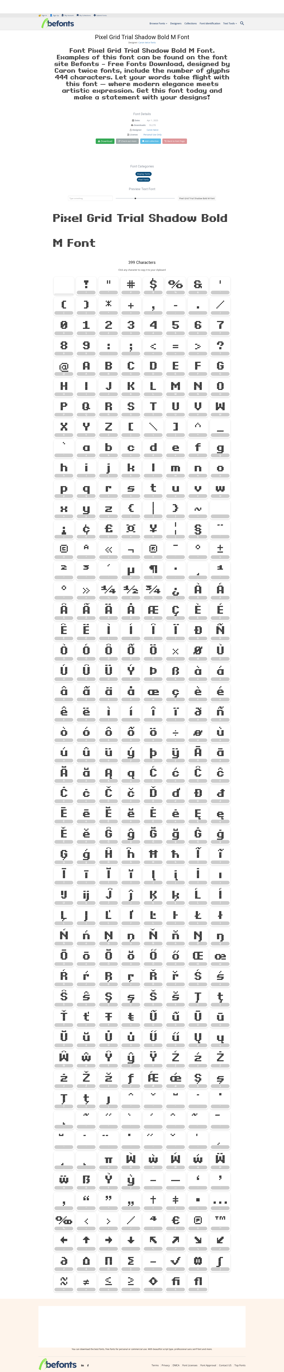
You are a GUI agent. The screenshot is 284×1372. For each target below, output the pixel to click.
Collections (190, 23)
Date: (137, 120)
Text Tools (229, 23)
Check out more (129, 141)
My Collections (85, 15)
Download (106, 141)
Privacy (166, 1365)
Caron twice (152, 129)
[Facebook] (88, 1366)
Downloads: (140, 125)
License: (134, 134)
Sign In (42, 15)
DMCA (176, 1365)
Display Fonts (143, 173)
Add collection (152, 141)
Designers (175, 23)
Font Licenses (189, 1365)
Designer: (137, 129)
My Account (69, 15)
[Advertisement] (142, 1327)
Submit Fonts (101, 15)
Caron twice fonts (147, 42)
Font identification (210, 23)
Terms (155, 1365)
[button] (242, 24)
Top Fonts (240, 1365)
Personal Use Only (152, 134)
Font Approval (208, 1365)
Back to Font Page (176, 141)
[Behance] (82, 1366)
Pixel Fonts (143, 179)
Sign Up (54, 15)
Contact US (225, 1365)
